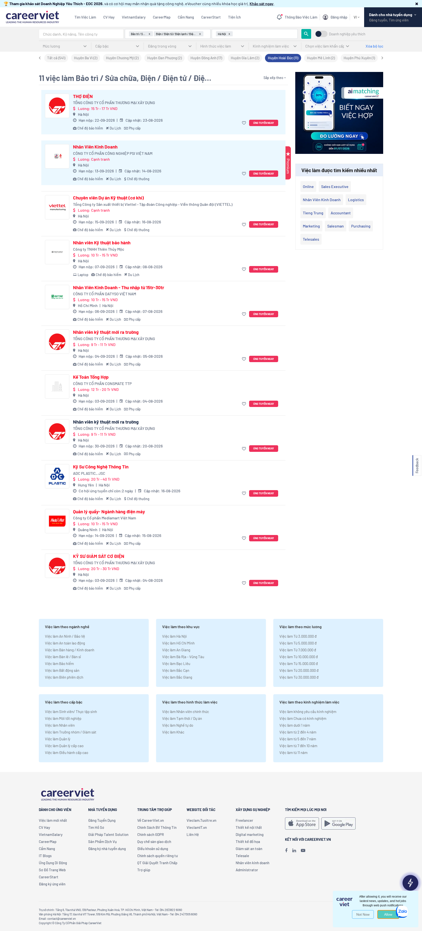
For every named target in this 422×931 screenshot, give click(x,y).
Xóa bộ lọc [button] (374, 46)
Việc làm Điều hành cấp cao (66, 752)
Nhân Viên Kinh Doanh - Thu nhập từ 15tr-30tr (118, 287)
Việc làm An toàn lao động (65, 643)
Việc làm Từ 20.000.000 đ (298, 670)
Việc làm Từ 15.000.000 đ (298, 663)
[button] (416, 3)
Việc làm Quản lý (57, 739)
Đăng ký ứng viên (52, 884)
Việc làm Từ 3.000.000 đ (297, 636)
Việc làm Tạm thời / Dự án (182, 718)
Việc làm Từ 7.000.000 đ (297, 650)
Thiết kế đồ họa (248, 841)
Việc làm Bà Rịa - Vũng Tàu (183, 656)
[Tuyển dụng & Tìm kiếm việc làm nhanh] (32, 16)
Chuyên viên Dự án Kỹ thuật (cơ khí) (108, 197)
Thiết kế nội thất (249, 827)
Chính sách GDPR (150, 834)
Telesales (311, 239)
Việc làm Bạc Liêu (176, 663)
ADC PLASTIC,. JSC (89, 473)
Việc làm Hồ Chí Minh (178, 643)
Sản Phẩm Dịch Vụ (102, 841)
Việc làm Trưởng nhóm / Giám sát (70, 732)
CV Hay (109, 17)
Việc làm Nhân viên (60, 725)
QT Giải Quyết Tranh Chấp (157, 863)
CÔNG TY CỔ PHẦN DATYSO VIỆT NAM (104, 293)
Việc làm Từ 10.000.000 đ (298, 656)
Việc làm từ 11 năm (293, 752)
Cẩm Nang (186, 17)
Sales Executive (334, 186)
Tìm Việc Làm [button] (85, 17)
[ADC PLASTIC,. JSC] (57, 476)
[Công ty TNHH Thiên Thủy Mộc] (57, 252)
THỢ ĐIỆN (83, 96)
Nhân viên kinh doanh (322, 199)
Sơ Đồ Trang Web (52, 870)
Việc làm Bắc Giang (177, 677)
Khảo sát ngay (262, 3)
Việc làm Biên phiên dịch (64, 677)
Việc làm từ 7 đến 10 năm (298, 745)
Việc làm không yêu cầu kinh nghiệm (307, 711)
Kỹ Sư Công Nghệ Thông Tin (100, 466)
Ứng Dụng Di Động (53, 863)
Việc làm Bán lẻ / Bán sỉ (63, 656)
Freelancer (244, 820)
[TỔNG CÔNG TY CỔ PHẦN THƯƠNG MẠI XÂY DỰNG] (57, 106)
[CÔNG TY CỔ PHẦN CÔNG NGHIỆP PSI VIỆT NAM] (57, 156)
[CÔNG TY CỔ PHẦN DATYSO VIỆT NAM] (57, 297)
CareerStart (211, 17)
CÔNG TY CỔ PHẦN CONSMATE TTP (102, 383)
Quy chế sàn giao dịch (154, 841)
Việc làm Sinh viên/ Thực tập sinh (71, 711)
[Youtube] (303, 850)
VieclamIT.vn (197, 827)
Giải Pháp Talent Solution (108, 834)
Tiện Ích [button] (234, 17)
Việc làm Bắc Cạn (175, 670)
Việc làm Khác (173, 732)
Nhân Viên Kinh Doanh (95, 146)
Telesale (242, 855)
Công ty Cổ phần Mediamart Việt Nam (104, 517)
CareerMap (161, 17)
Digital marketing (250, 834)
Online (308, 186)
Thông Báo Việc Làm (301, 17)
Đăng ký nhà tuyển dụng (107, 848)
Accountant (341, 212)
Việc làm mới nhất (53, 820)
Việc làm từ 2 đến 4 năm (297, 732)
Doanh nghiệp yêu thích (347, 34)
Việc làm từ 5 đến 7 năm (297, 739)
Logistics (356, 199)
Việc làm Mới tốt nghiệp (63, 718)
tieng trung (313, 212)
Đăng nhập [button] (338, 17)
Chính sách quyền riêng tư (157, 855)
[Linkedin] (294, 850)
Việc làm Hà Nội (174, 636)
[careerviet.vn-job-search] (302, 823)
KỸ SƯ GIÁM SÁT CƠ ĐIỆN (98, 556)
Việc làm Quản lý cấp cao (64, 745)
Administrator (247, 870)
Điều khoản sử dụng (152, 848)
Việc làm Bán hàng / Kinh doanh (69, 650)
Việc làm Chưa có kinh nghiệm (302, 718)
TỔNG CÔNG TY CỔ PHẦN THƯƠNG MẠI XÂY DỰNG (114, 102)
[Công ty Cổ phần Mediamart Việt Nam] (57, 521)
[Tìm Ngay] (306, 34)
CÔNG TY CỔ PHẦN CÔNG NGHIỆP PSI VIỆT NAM (112, 153)
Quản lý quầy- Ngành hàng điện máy (109, 511)
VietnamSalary (134, 17)
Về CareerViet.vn (150, 820)
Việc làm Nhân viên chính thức (185, 711)
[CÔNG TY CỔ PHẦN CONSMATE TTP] (57, 386)
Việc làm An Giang (176, 650)
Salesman (335, 226)
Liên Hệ (193, 834)
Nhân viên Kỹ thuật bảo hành (101, 242)
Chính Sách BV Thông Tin (157, 827)
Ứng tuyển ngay (263, 122)
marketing (311, 226)
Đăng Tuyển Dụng (102, 820)
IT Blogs (45, 855)
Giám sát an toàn (249, 848)
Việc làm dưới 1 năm (294, 725)
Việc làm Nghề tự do (177, 725)
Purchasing (360, 226)
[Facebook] (286, 850)
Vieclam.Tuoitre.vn (201, 820)
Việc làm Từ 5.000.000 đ (297, 643)
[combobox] (81, 34)
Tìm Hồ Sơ (96, 827)
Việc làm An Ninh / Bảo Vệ (65, 636)
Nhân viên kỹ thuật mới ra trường (106, 332)
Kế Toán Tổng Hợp (91, 377)
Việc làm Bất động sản (62, 670)
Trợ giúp (143, 870)
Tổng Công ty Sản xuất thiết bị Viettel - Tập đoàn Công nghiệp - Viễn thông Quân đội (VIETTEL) (152, 204)
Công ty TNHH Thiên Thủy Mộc (98, 249)
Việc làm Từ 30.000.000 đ (298, 677)
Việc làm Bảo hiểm (59, 663)
